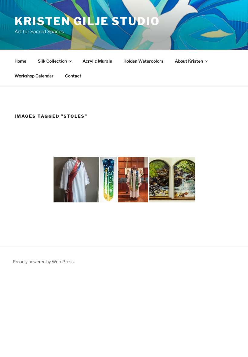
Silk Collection (52, 61)
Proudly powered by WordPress (43, 261)
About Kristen (189, 61)
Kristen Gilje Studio (87, 21)
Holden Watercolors (143, 61)
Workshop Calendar (34, 75)
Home (20, 61)
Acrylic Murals (97, 61)
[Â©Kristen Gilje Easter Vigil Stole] (108, 179)
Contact (73, 75)
